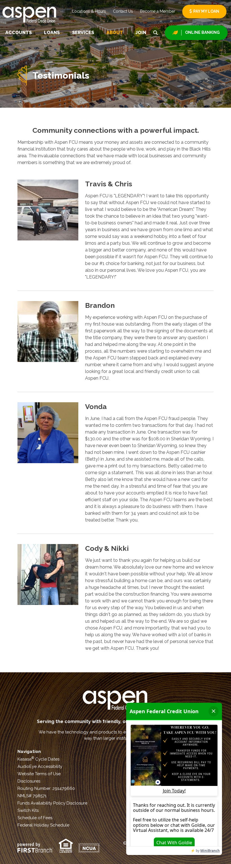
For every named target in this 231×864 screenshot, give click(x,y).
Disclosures (28, 781)
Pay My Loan (206, 11)
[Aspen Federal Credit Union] (29, 14)
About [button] (114, 32)
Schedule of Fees (34, 817)
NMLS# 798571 (31, 795)
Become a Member (157, 11)
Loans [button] (52, 32)
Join (141, 32)
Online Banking (202, 32)
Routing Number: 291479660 (46, 788)
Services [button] (83, 32)
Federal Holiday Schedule (43, 825)
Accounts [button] (18, 32)
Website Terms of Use (39, 773)
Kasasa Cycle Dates (38, 759)
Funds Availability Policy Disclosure (52, 803)
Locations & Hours (89, 11)
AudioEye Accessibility (39, 766)
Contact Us (123, 11)
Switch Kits (28, 810)
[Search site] (155, 32)
